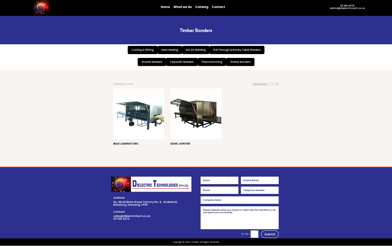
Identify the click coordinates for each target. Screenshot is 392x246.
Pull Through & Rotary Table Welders (237, 50)
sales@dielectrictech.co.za (131, 216)
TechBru (195, 241)
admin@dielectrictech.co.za (347, 8)
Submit (269, 234)
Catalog (201, 7)
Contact (218, 7)
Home (165, 7)
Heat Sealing (169, 50)
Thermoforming (211, 62)
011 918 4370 (347, 5)
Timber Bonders (240, 62)
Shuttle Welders (151, 62)
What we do (182, 7)
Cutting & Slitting (143, 50)
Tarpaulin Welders (182, 62)
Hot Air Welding (196, 50)
